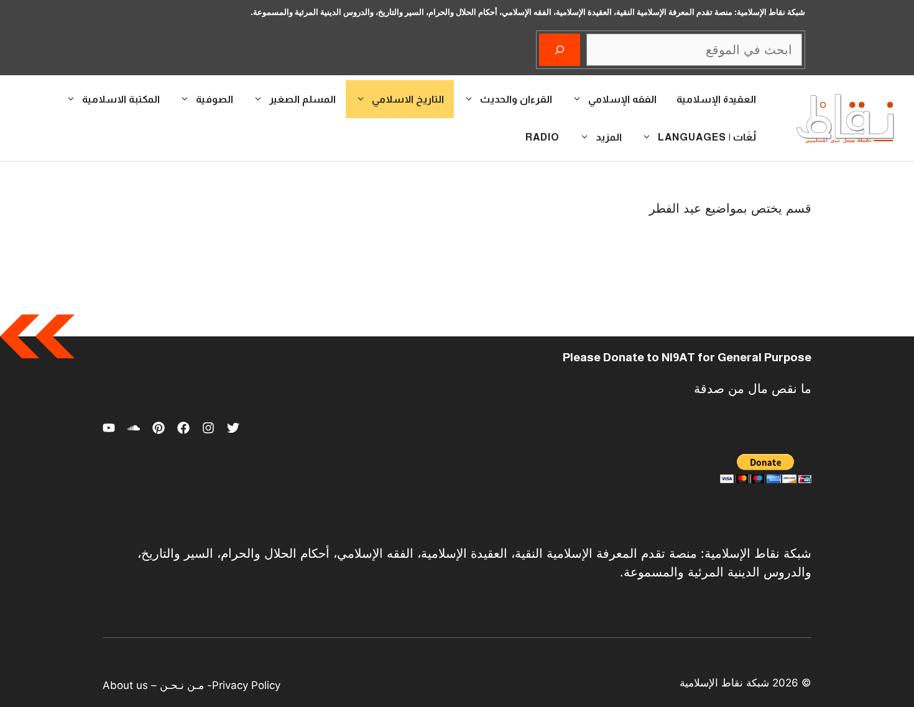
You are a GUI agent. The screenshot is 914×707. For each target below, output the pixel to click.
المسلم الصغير (302, 99)
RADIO (542, 137)
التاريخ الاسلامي (408, 99)
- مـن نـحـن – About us (157, 685)
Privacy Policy (246, 685)
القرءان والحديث (516, 99)
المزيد (609, 137)
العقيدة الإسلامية (716, 99)
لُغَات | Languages (707, 137)
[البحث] (559, 50)
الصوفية (214, 99)
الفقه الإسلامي (622, 99)
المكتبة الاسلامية (121, 99)
